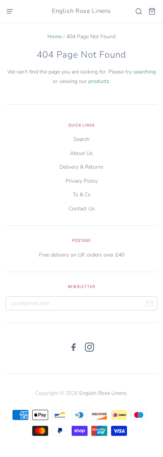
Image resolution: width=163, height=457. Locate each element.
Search (81, 139)
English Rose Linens (81, 11)
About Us (81, 153)
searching (144, 71)
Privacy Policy (82, 181)
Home (54, 36)
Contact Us (82, 208)
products (98, 81)
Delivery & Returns (81, 167)
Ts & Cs (82, 194)
